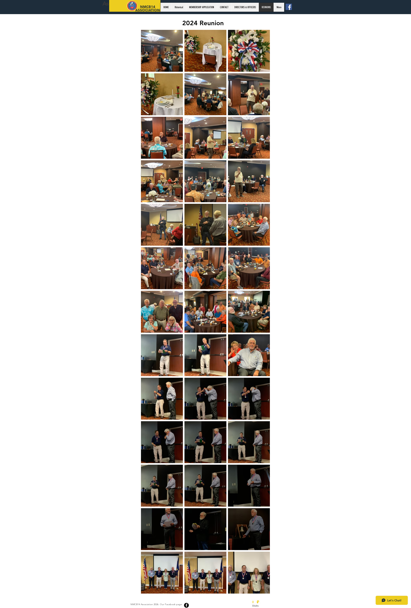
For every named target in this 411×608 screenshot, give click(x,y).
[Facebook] (289, 7)
